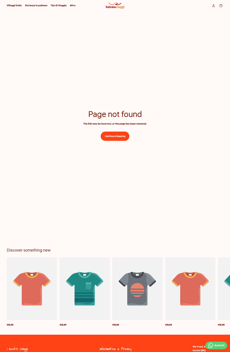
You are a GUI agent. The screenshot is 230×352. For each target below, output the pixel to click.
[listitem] (72, 5)
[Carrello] (221, 5)
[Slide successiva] (219, 292)
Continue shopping (115, 136)
